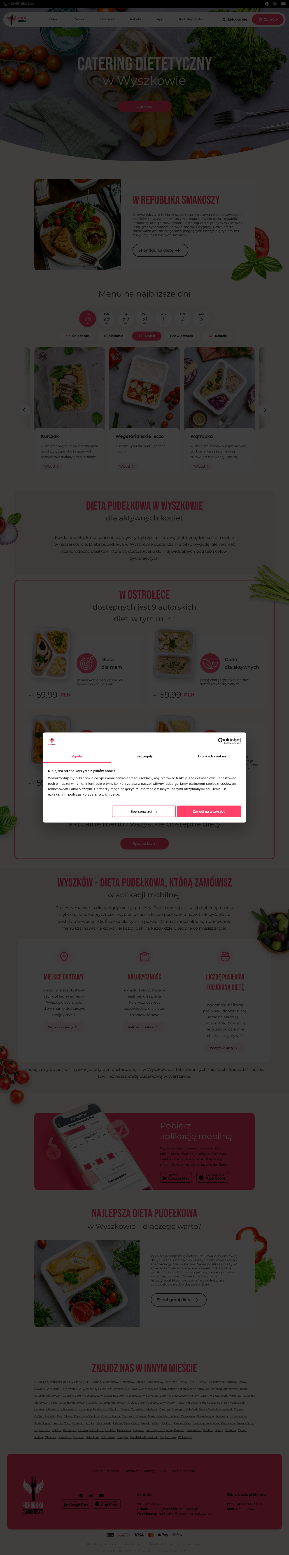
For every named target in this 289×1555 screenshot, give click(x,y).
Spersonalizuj (141, 811)
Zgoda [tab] (77, 756)
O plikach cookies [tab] (212, 756)
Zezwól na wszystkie (209, 811)
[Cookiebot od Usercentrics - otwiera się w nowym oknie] (221, 741)
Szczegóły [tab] (144, 756)
